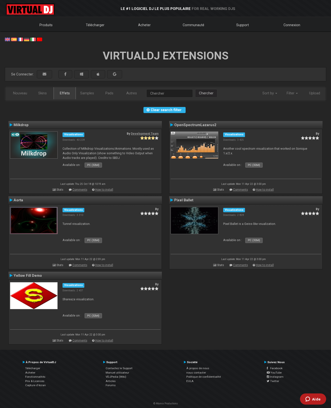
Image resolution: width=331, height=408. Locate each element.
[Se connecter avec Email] (44, 74)
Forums (111, 385)
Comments (79, 189)
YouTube (276, 372)
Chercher (206, 93)
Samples (87, 93)
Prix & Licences (34, 381)
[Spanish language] (13, 39)
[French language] (20, 39)
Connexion (292, 25)
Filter (291, 93)
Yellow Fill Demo (28, 275)
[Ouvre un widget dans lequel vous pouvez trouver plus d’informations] (313, 399)
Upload (314, 93)
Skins (42, 93)
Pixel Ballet (183, 200)
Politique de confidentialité (203, 376)
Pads (109, 93)
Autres (131, 93)
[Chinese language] (39, 39)
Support (242, 25)
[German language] (26, 39)
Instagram (276, 376)
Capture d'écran (35, 385)
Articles (111, 381)
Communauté (193, 25)
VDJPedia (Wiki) (116, 376)
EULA (190, 381)
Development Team (144, 133)
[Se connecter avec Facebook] (65, 74)
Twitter (274, 381)
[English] (7, 39)
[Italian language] (33, 39)
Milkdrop (21, 125)
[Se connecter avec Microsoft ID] (81, 74)
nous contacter (196, 372)
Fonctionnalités (35, 376)
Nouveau (20, 93)
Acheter (144, 25)
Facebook (275, 368)
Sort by (268, 93)
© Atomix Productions (165, 403)
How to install (104, 189)
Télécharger (95, 25)
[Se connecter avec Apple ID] (98, 74)
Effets (65, 93)
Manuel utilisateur (117, 372)
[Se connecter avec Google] (114, 74)
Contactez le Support (119, 368)
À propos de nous (197, 368)
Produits (46, 25)
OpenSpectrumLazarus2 (195, 125)
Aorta (18, 200)
